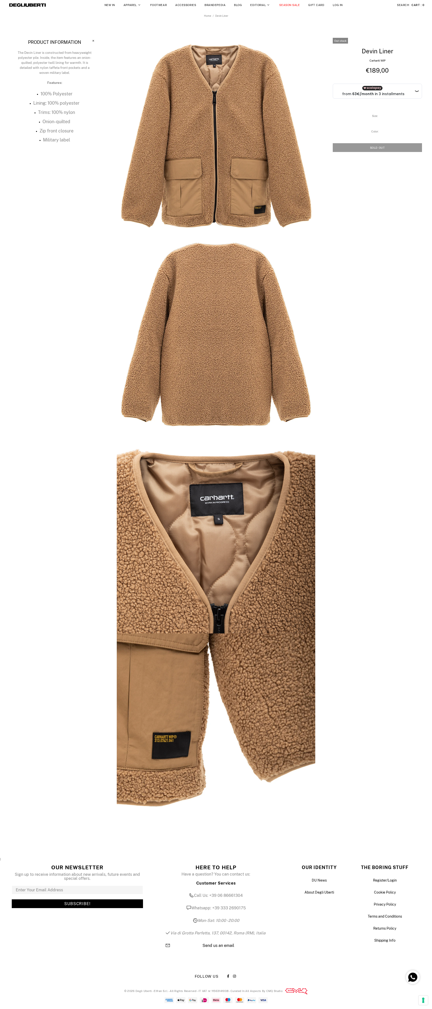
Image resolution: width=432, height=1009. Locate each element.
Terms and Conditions (385, 916)
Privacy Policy (385, 904)
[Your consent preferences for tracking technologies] (423, 1000)
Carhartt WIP (378, 60)
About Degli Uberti (319, 892)
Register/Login (385, 880)
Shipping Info (385, 940)
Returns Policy (384, 928)
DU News (319, 880)
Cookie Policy (385, 892)
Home (207, 15)
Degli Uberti (28, 5)
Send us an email (218, 945)
